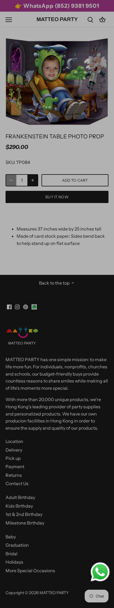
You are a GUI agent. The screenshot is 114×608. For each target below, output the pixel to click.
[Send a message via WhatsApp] (100, 572)
